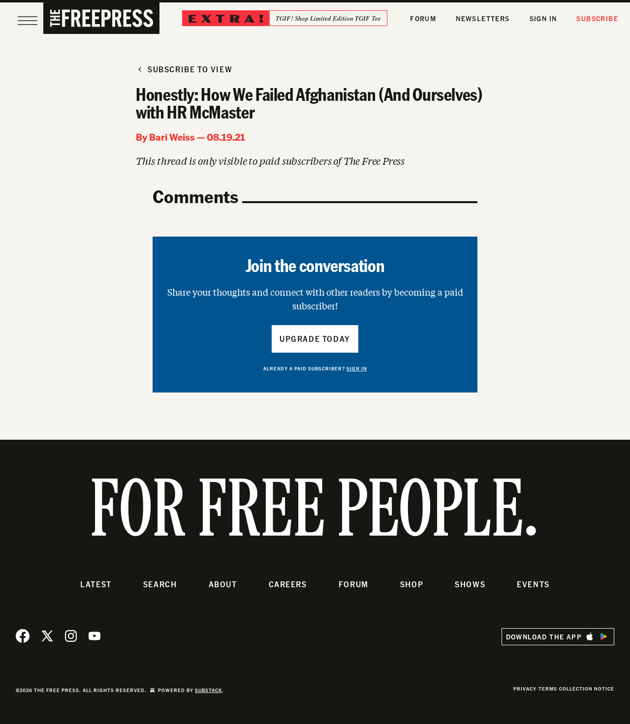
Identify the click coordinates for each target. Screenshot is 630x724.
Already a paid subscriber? (315, 368)
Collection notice (586, 689)
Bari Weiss (172, 136)
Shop (411, 584)
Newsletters (482, 18)
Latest (96, 584)
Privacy (524, 689)
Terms (547, 689)
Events (533, 584)
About (223, 584)
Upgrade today (315, 338)
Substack (208, 690)
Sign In (543, 18)
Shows (470, 584)
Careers (288, 584)
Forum (423, 18)
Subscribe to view (190, 69)
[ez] (27, 20)
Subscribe (597, 18)
